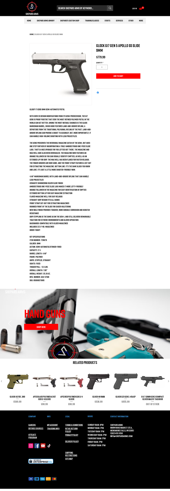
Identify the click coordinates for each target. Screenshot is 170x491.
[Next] (160, 323)
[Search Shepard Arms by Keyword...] (110, 8)
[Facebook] (36, 445)
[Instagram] (30, 445)
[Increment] (105, 67)
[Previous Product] (1, 381)
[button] (141, 8)
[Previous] (10, 323)
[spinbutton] (102, 67)
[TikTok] (49, 445)
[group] (85, 388)
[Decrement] (98, 67)
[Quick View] (17, 381)
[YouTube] (43, 445)
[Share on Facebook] (97, 92)
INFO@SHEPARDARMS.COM (121, 436)
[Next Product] (168, 381)
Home (32, 34)
